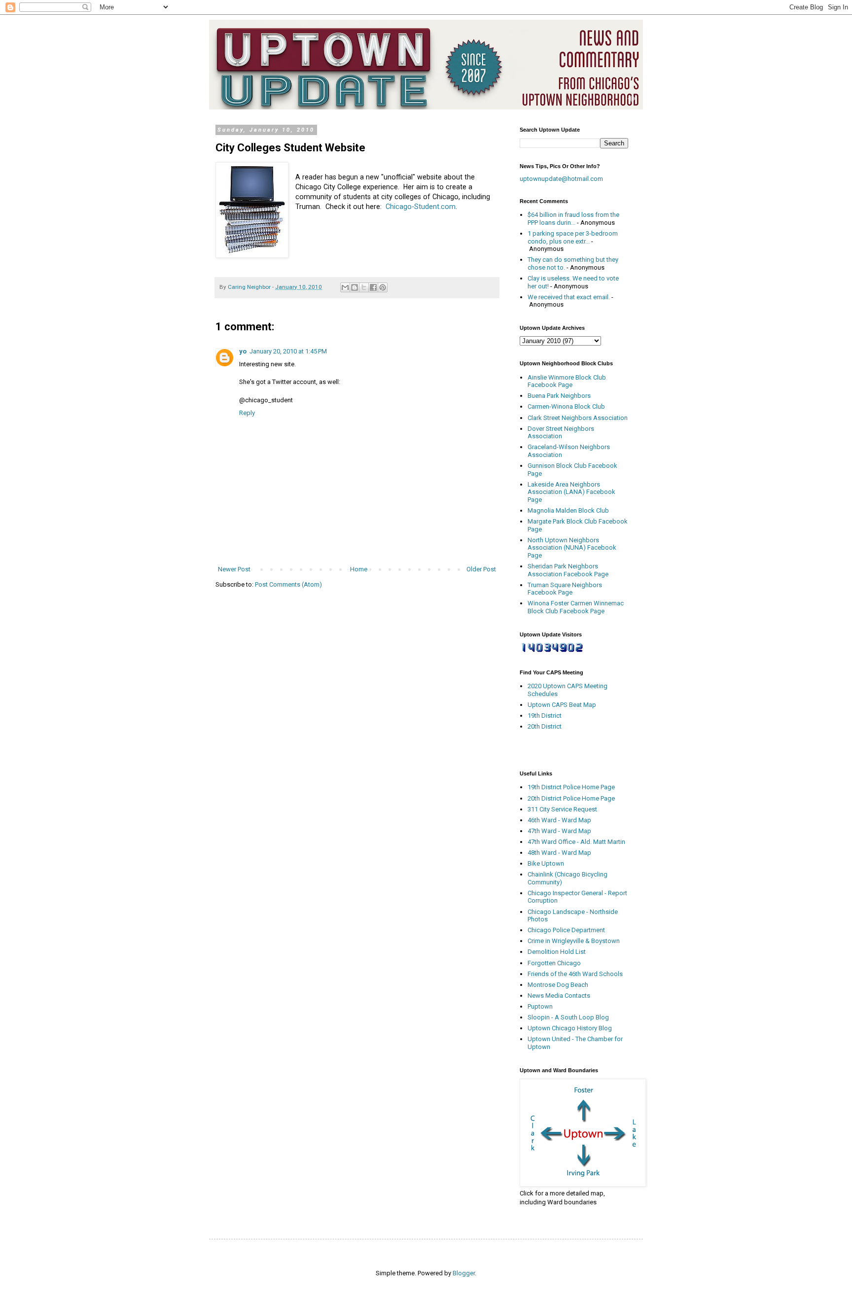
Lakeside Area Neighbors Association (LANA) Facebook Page (571, 492)
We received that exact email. (569, 297)
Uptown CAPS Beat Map (562, 704)
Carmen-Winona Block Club (566, 406)
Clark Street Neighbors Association (578, 417)
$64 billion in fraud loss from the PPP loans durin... (573, 218)
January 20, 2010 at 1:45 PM (288, 351)
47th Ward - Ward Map (559, 831)
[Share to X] (364, 287)
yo (243, 351)
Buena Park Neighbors (559, 395)
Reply (247, 413)
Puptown (540, 1006)
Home (358, 569)
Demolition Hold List (557, 951)
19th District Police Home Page (571, 787)
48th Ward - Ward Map (559, 852)
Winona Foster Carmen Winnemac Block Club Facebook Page (576, 607)
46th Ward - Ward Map (559, 820)
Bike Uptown (546, 863)
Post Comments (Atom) (288, 584)
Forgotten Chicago (554, 963)
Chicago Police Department (566, 930)
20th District (545, 726)
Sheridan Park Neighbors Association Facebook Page (568, 570)
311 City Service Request (562, 809)
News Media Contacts (559, 995)
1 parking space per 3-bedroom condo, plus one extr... (573, 237)
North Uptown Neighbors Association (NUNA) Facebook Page (572, 547)
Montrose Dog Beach (558, 984)
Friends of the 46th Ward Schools (575, 974)
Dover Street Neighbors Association (561, 432)
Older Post (481, 569)
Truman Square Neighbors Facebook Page (565, 588)
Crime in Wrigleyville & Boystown (574, 941)
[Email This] (345, 287)
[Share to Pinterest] (383, 287)
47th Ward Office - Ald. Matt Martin (576, 841)
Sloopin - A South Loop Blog (568, 1017)
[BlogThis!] (354, 287)
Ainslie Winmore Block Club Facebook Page (567, 381)
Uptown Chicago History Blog (570, 1028)
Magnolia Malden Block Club (568, 510)
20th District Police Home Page (571, 798)
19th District (545, 715)
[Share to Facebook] (373, 287)
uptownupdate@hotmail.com (561, 178)
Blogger (464, 1273)
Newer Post (234, 569)
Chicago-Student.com (421, 206)
